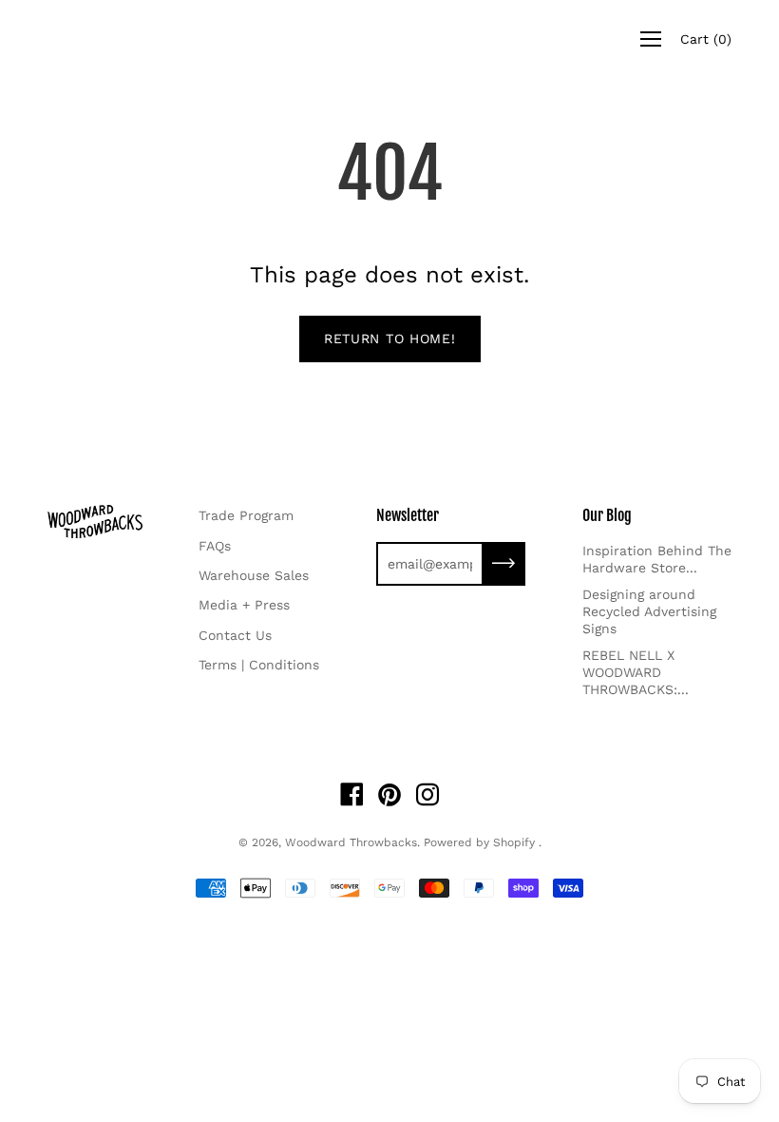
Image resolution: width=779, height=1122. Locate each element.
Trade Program (246, 515)
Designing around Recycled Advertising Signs (649, 611)
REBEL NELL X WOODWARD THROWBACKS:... (635, 672)
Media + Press (244, 604)
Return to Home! (390, 338)
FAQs (215, 545)
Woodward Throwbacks (351, 842)
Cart (706, 39)
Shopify (514, 842)
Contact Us (235, 635)
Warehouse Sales (254, 575)
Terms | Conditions (259, 664)
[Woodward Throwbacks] (124, 39)
